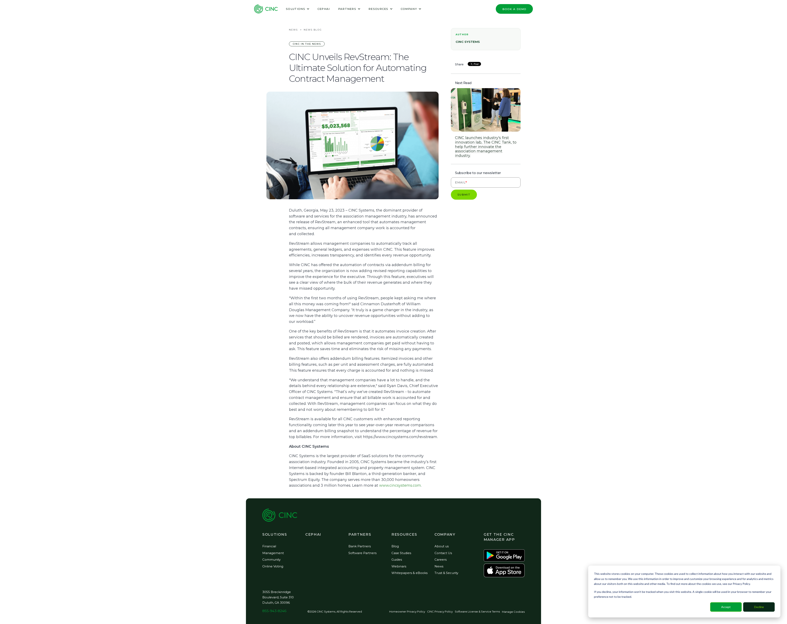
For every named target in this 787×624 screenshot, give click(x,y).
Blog (395, 546)
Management (273, 553)
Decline (759, 607)
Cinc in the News (307, 43)
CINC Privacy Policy (440, 611)
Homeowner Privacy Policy (407, 611)
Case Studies (401, 553)
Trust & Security (446, 573)
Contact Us (443, 553)
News (293, 29)
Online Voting (272, 566)
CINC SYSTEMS (468, 42)
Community (271, 559)
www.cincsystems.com (400, 485)
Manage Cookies (513, 611)
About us (441, 546)
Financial (269, 546)
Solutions (295, 8)
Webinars (398, 566)
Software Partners (362, 553)
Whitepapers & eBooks (409, 573)
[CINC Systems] (266, 9)
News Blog (313, 29)
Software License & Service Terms (477, 611)
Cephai (323, 8)
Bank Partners (359, 546)
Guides (396, 559)
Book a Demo (514, 9)
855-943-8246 (274, 611)
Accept (726, 607)
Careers (440, 559)
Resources (378, 8)
